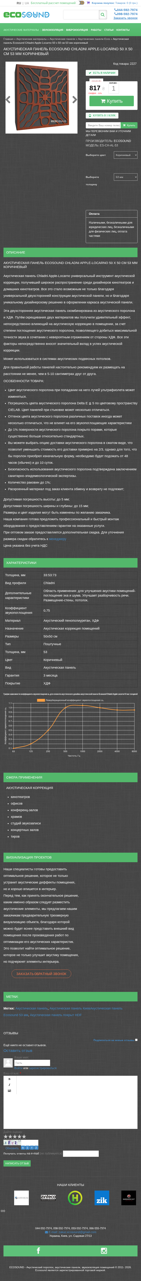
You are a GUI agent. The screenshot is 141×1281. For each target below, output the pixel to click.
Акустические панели (62, 38)
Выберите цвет (96, 155)
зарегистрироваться (43, 1068)
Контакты (123, 30)
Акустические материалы (21, 30)
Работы (96, 30)
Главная (8, 38)
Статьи (108, 30)
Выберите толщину (92, 181)
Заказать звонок (125, 18)
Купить (114, 101)
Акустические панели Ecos (94, 38)
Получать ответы (14, 1153)
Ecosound (122, 141)
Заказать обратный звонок (41, 974)
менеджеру (57, 539)
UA (27, 3)
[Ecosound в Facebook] (38, 1252)
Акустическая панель (31, 1008)
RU (19, 3)
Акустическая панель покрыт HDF (56, 1015)
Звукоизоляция (52, 30)
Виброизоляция (77, 30)
